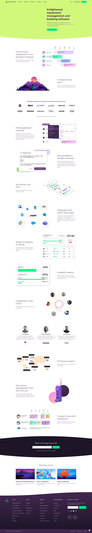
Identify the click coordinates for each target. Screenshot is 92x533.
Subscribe (83, 507)
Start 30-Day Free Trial (52, 29)
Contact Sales (77, 1)
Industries (32, 1)
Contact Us (56, 508)
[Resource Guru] (10, 2)
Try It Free (56, 447)
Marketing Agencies (43, 510)
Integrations (26, 1)
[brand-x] (69, 511)
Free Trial (84, 1)
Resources (39, 1)
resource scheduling (64, 423)
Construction (42, 515)
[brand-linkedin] (71, 511)
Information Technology (44, 520)
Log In (71, 1)
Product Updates (29, 508)
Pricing (44, 1)
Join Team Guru (57, 505)
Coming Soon (28, 510)
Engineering (42, 518)
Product (19, 1)
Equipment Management (17, 510)
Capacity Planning (15, 505)
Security (55, 518)
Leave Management (16, 508)
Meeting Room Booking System (18, 513)
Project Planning (15, 515)
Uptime (55, 520)
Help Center (56, 515)
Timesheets (14, 520)
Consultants (42, 513)
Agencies (41, 503)
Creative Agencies (43, 508)
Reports (13, 518)
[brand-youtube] (74, 511)
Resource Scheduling (16, 503)
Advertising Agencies (44, 505)
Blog (55, 510)
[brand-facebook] (76, 511)
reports (25, 249)
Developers (28, 513)
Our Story (55, 503)
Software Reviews (57, 513)
